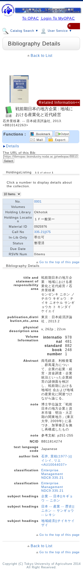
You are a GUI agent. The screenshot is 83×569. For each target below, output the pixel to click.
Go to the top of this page (59, 262)
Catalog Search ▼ (24, 30)
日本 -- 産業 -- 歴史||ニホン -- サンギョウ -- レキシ (57, 510)
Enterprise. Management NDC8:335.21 (52, 473)
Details (12, 146)
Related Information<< (59, 102)
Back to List (41, 56)
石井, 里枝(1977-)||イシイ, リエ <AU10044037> (56, 460)
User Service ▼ (59, 30)
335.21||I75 (42, 232)
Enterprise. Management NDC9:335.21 (52, 486)
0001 (38, 201)
